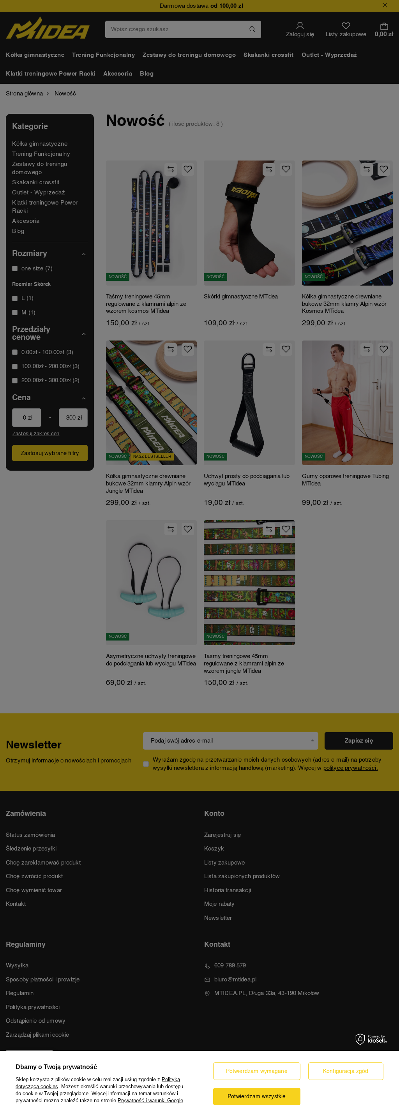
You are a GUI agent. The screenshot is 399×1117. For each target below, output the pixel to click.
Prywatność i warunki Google (150, 1100)
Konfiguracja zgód (346, 1071)
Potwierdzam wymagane (257, 1071)
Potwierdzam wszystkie (257, 1096)
